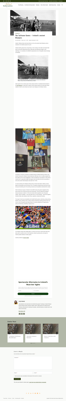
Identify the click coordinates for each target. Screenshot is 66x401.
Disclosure (9, 398)
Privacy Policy (5, 398)
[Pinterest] (8, 1)
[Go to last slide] (9, 333)
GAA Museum (19, 85)
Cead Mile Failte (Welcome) (53, 1)
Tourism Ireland (26, 237)
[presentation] (15, 329)
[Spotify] (35, 393)
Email (35, 372)
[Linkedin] (10, 1)
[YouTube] (7, 1)
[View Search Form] (62, 5)
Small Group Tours (52, 5)
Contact (58, 5)
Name (15, 372)
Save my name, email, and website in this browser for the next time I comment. (28, 375)
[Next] (57, 333)
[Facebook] (3, 1)
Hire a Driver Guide (44, 5)
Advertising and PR (17, 398)
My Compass (61, 1)
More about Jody (22, 311)
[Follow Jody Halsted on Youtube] (24, 314)
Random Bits (17, 33)
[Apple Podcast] (37, 393)
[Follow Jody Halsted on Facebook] (20, 314)
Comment (16, 357)
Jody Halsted (18, 40)
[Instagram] (5, 1)
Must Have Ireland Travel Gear (43, 1)
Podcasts (37, 5)
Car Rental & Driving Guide (29, 5)
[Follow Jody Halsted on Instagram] (22, 314)
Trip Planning (20, 5)
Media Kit (22, 398)
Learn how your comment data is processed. (37, 382)
